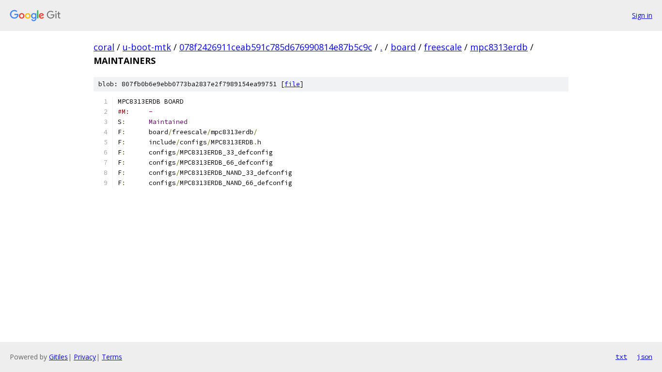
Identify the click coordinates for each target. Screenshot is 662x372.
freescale (443, 47)
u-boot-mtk (147, 47)
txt (621, 356)
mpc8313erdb (499, 47)
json (644, 356)
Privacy (85, 356)
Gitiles (58, 356)
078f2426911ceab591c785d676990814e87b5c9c (275, 47)
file (292, 84)
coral (104, 47)
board (403, 47)
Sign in (642, 15)
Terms (112, 356)
